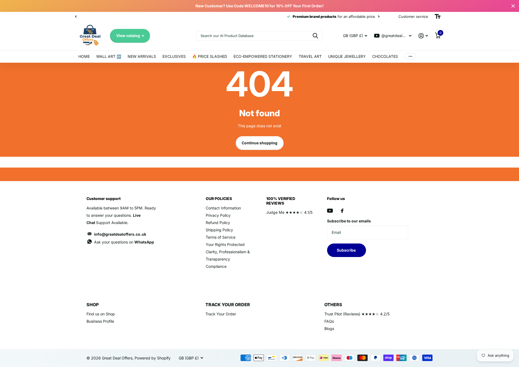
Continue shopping (259, 143)
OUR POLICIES (219, 198)
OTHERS (333, 304)
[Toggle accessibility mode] (438, 16)
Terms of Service (220, 237)
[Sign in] (423, 36)
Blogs (329, 328)
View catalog (128, 35)
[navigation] (75, 16)
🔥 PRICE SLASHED (209, 56)
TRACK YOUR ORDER (227, 304)
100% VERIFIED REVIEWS (280, 200)
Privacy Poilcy (218, 215)
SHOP (92, 304)
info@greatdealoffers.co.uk (120, 234)
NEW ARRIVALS (142, 56)
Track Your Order (220, 314)
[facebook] (342, 211)
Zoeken (315, 36)
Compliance (216, 266)
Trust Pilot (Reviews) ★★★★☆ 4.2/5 (357, 314)
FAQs (329, 321)
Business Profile (100, 321)
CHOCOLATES (385, 56)
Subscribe (347, 250)
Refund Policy (218, 222)
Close (513, 6)
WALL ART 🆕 (108, 56)
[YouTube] (330, 211)
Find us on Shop (100, 314)
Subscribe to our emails (349, 221)
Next (170, 17)
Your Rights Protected (225, 244)
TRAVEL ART (310, 56)
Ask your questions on (124, 242)
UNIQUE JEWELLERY (347, 56)
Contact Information (223, 208)
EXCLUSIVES (174, 56)
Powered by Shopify (153, 358)
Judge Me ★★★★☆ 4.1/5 (289, 212)
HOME (84, 56)
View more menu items (410, 57)
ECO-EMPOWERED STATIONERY (263, 56)
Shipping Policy (219, 230)
